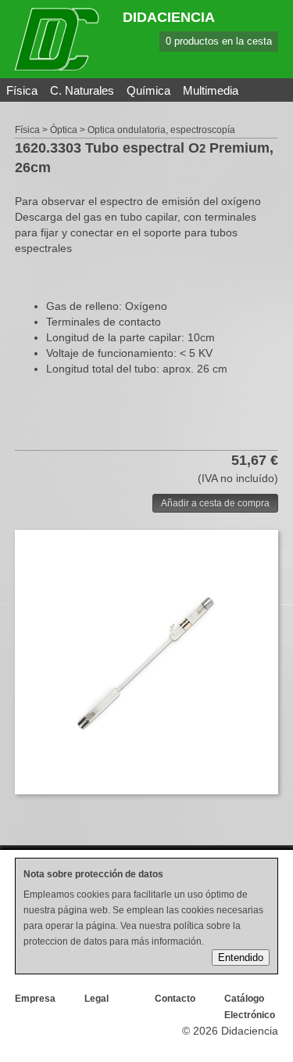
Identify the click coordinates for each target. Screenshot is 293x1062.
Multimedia (210, 90)
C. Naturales (82, 90)
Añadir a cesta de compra (215, 503)
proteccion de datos (65, 941)
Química (148, 90)
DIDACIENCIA (169, 17)
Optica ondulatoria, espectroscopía (161, 129)
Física (22, 90)
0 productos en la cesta (219, 41)
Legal (96, 998)
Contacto (175, 998)
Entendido (240, 957)
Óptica (63, 129)
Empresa (35, 998)
